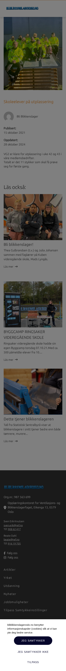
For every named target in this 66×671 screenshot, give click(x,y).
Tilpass (33, 662)
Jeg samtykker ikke (33, 651)
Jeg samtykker (33, 640)
